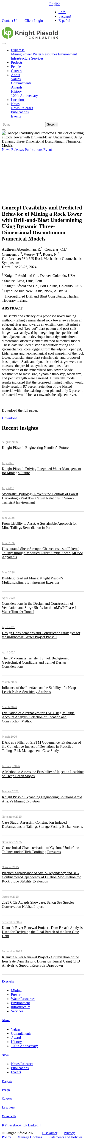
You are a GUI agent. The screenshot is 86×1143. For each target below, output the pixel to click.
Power (27, 54)
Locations (18, 100)
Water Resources (45, 54)
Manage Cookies (29, 1137)
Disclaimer (49, 1133)
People (16, 67)
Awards (16, 87)
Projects (16, 62)
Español (64, 21)
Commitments (21, 83)
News (15, 104)
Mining (16, 54)
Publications (20, 112)
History (16, 91)
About (15, 75)
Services (37, 58)
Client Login (34, 21)
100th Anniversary (24, 95)
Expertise (18, 50)
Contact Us (10, 21)
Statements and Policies (65, 1137)
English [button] (54, 4)
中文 (62, 12)
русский (64, 16)
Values (16, 79)
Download (9, 418)
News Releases (22, 108)
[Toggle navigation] (4, 43)
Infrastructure (21, 58)
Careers (16, 71)
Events (16, 116)
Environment (67, 54)
